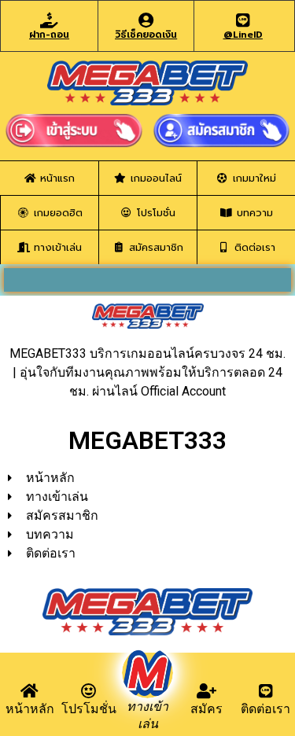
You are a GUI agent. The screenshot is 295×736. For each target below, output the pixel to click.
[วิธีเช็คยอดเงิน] (146, 20)
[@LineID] (243, 20)
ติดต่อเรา (265, 709)
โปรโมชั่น (88, 709)
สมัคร (206, 709)
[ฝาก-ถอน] (49, 20)
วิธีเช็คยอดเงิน (146, 35)
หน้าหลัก (30, 709)
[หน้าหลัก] (30, 691)
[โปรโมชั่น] (89, 691)
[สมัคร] (207, 691)
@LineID (243, 35)
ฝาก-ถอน (49, 35)
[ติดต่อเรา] (266, 691)
